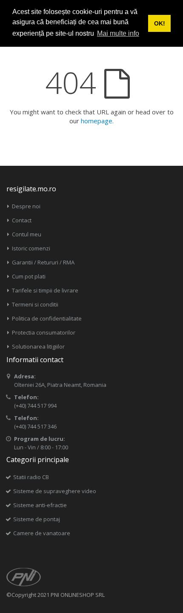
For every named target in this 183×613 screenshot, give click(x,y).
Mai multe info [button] (118, 33)
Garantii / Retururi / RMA (43, 262)
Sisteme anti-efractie (40, 505)
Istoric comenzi (31, 248)
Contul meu (26, 234)
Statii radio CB (31, 477)
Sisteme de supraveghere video (54, 491)
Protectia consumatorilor (43, 332)
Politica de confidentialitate (47, 318)
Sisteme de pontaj (36, 519)
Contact (21, 220)
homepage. (97, 120)
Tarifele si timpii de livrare (45, 290)
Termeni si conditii (35, 304)
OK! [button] (159, 23)
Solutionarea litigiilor (38, 346)
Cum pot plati (29, 276)
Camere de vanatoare (41, 533)
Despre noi (26, 206)
